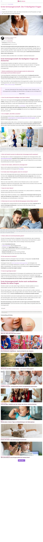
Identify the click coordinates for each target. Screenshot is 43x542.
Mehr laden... (21, 460)
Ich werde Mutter (10, 4)
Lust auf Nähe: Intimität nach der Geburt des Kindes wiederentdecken (19, 404)
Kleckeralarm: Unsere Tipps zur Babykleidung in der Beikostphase (18, 422)
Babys (2, 420)
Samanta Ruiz (10, 38)
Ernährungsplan (31, 117)
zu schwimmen (22, 105)
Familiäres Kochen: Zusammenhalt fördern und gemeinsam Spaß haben (19, 386)
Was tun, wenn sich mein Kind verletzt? (11, 333)
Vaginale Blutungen (6, 245)
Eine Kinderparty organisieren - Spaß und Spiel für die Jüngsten (17, 351)
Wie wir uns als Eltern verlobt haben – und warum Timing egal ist (17, 368)
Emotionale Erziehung (5, 438)
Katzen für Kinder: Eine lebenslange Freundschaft (13, 439)
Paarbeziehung (4, 367)
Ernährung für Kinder (5, 385)
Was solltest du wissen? (5, 456)
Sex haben (21, 168)
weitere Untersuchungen (9, 84)
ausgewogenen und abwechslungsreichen (18, 117)
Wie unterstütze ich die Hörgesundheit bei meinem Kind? (15, 457)
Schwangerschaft (4, 4)
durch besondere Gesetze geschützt (19, 263)
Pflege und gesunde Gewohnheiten (7, 332)
